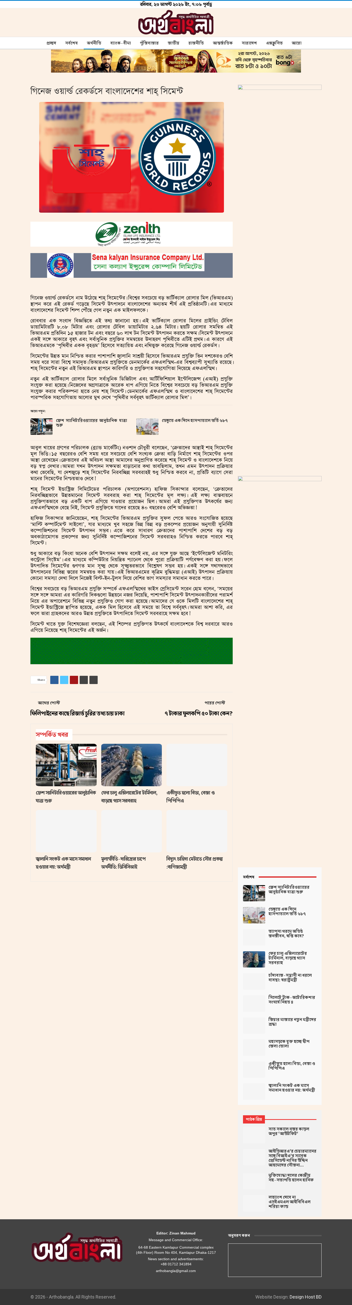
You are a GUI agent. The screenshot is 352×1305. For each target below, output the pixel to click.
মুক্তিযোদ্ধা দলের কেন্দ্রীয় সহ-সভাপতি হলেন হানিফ (291, 1177)
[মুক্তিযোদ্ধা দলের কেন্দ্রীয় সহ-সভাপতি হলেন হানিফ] (254, 1181)
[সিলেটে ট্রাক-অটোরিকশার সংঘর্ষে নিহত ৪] (254, 1003)
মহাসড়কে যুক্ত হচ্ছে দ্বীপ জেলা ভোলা (289, 1044)
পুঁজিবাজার (149, 43)
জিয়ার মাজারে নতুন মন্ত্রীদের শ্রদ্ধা (292, 1022)
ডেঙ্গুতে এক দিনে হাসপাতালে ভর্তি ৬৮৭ (195, 421)
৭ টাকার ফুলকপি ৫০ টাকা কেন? (199, 713)
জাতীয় (173, 43)
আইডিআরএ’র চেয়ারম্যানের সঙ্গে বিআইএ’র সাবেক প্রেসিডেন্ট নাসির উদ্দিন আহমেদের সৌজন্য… (292, 1158)
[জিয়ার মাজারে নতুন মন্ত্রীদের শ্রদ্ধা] (254, 1025)
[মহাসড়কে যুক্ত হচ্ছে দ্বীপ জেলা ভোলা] (254, 1047)
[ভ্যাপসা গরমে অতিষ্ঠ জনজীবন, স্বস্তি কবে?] (254, 937)
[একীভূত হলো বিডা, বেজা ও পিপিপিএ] (196, 765)
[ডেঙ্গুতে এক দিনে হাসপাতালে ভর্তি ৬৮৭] (147, 426)
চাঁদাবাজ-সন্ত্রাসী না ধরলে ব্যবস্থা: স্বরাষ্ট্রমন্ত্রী (290, 977)
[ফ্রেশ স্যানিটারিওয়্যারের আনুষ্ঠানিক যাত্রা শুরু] (41, 426)
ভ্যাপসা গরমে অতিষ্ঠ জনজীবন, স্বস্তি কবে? (286, 933)
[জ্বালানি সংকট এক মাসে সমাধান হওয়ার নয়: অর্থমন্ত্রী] (66, 831)
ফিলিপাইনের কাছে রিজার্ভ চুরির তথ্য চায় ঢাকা (77, 713)
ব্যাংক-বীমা (120, 43)
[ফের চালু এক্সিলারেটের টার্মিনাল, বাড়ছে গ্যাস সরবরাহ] (131, 765)
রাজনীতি (196, 43)
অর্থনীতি (94, 43)
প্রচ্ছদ (51, 43)
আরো (296, 43)
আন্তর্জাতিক (223, 43)
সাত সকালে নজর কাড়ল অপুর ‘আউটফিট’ (289, 1131)
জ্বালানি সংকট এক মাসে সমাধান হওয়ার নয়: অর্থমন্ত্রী (292, 1088)
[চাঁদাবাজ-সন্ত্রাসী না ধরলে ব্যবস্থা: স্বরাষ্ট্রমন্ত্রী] (254, 981)
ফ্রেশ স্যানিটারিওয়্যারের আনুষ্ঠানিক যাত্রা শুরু (91, 423)
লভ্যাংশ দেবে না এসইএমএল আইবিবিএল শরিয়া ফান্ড (290, 1202)
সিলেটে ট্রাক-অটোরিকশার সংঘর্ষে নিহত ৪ (292, 1000)
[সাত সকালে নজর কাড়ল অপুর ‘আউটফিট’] (254, 1135)
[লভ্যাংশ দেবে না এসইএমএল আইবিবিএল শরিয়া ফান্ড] (254, 1203)
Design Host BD (306, 1297)
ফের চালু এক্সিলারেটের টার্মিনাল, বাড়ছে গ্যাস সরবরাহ (288, 958)
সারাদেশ (249, 43)
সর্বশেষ (71, 43)
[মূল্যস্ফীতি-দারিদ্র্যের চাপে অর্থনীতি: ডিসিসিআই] (131, 831)
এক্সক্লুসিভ (274, 43)
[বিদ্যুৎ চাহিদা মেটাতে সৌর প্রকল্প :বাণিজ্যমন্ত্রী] (196, 831)
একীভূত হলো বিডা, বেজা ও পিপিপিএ (292, 1066)
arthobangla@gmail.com (176, 1271)
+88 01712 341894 (176, 1264)
